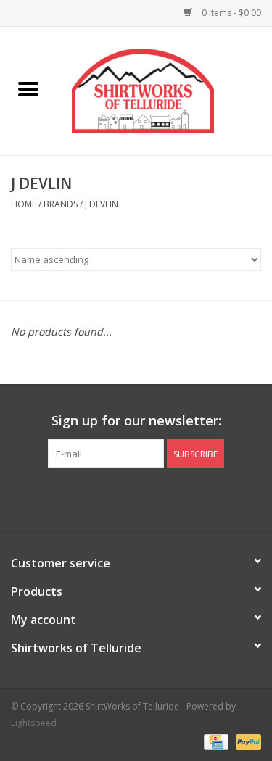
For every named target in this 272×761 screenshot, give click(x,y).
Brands (61, 204)
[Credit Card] (215, 741)
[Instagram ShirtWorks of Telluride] (149, 498)
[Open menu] (28, 88)
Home (23, 204)
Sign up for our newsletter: (136, 420)
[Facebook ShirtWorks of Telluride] (123, 498)
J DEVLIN (101, 204)
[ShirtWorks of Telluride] (164, 89)
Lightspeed (34, 723)
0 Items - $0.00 (230, 13)
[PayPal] (246, 741)
